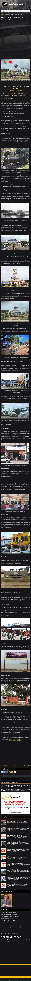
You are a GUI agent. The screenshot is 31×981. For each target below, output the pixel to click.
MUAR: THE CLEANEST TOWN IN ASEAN (12, 18)
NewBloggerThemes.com (22, 980)
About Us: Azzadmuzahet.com (14, 820)
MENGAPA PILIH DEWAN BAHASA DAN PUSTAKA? (18, 827)
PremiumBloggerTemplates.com (10, 980)
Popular (3, 779)
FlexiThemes (11, 978)
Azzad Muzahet (11, 937)
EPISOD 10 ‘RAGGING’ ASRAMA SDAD (15, 862)
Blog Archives (15, 779)
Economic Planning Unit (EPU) (7, 918)
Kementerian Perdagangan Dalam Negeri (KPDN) (11, 927)
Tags (9, 779)
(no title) (9, 848)
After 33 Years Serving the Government (9, 914)
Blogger (25, 977)
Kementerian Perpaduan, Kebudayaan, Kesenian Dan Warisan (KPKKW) (15, 924)
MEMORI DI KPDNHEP (11, 875)
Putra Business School (5, 922)
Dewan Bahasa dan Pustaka (6, 931)
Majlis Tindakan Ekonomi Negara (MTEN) (9, 916)
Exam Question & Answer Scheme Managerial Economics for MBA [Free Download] (15, 786)
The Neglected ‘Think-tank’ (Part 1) (15, 841)
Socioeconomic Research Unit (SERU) (9, 929)
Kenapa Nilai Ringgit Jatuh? (13, 883)
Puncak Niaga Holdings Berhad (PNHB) (9, 920)
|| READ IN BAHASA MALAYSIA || (15, 740)
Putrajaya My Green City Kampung (14, 869)
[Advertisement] (15, 30)
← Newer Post (4, 765)
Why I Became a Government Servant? (8, 912)
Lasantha (24, 978)
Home (2, 14)
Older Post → (27, 765)
